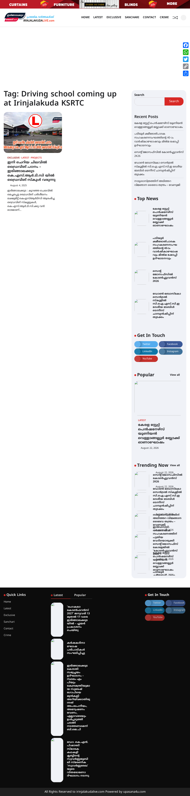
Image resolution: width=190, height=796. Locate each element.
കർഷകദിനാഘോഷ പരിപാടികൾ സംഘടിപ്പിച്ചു (76, 648)
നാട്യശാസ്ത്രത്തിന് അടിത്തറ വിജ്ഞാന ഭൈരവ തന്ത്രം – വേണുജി (167, 520)
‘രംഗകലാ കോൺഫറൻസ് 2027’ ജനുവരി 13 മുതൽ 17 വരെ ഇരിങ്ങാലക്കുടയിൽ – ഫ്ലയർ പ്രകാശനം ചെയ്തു (78, 618)
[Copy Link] (185, 66)
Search (139, 95)
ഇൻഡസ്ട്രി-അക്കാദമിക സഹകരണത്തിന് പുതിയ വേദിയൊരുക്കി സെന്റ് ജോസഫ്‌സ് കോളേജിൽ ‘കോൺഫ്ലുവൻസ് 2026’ (165, 541)
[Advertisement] (95, 55)
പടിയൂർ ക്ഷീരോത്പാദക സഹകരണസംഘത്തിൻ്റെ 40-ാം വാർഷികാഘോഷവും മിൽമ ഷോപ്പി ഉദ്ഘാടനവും (165, 248)
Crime (164, 17)
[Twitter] (185, 59)
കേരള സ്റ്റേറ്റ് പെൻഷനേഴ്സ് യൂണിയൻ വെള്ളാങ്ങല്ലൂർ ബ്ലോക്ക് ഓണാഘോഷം (163, 217)
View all (175, 375)
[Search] (183, 17)
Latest (98, 17)
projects (36, 158)
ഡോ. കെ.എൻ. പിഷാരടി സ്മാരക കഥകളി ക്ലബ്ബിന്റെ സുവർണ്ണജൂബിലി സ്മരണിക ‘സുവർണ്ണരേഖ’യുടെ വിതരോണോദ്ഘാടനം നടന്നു (78, 759)
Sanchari (132, 17)
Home (85, 17)
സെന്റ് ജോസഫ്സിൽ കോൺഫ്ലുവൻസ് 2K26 (165, 276)
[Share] (185, 73)
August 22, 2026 (150, 448)
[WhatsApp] (185, 52)
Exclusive (114, 17)
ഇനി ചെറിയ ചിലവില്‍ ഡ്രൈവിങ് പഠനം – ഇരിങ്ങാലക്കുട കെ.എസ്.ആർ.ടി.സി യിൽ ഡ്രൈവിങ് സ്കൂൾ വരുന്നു (31, 171)
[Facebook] (185, 45)
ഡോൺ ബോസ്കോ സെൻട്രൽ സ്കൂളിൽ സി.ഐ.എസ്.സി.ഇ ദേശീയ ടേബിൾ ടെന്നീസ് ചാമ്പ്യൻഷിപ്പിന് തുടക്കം (167, 305)
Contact (149, 17)
